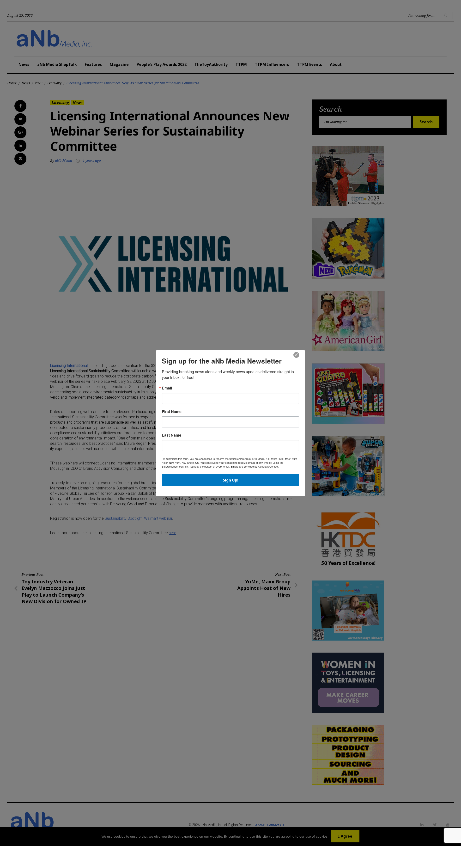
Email (167, 388)
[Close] (296, 355)
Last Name (171, 435)
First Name (172, 412)
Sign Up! (230, 480)
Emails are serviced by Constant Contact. (255, 466)
